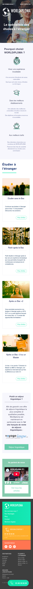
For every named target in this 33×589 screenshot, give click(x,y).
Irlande (4, 562)
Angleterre (5, 556)
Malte (3, 564)
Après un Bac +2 (22, 561)
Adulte (4, 576)
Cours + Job (5, 578)
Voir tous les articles (16, 489)
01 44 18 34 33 (9, 534)
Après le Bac (21, 559)
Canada (4, 560)
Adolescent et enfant (8, 574)
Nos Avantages (9, 514)
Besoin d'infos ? (16, 529)
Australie (4, 558)
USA (3, 565)
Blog (6, 516)
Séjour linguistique (16, 447)
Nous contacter (25, 4)
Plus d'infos (21, 217)
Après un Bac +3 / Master (23, 564)
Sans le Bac (21, 558)
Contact (7, 519)
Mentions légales (10, 522)
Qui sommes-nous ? (8, 4)
